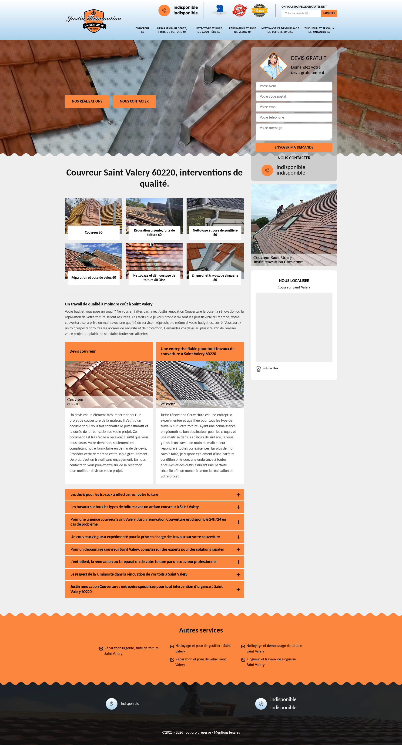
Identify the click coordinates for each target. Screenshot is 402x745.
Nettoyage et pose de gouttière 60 (209, 30)
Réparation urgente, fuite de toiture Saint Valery (131, 651)
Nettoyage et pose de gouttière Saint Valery (203, 648)
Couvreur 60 (143, 30)
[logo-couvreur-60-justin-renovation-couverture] (94, 21)
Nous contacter (134, 101)
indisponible (186, 7)
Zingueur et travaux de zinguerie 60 (320, 30)
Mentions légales (227, 733)
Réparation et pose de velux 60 (242, 30)
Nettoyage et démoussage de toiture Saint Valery (274, 648)
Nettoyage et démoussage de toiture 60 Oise (280, 30)
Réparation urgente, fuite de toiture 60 (172, 30)
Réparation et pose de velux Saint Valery (200, 662)
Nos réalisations (87, 101)
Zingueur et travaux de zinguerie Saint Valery (271, 662)
